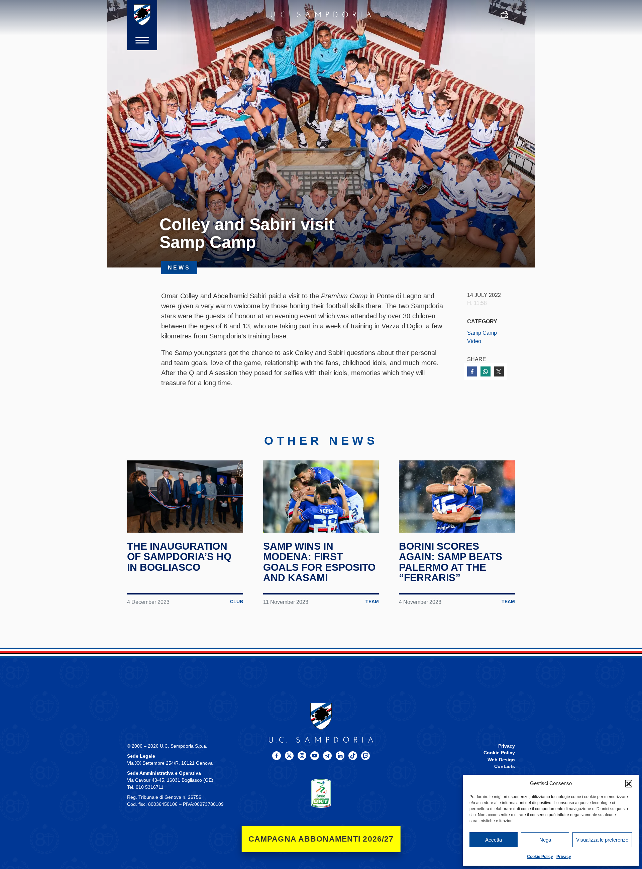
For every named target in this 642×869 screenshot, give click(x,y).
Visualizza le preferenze (602, 840)
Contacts (504, 766)
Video (474, 341)
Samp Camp (482, 333)
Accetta (493, 840)
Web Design (501, 759)
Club (236, 601)
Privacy (563, 856)
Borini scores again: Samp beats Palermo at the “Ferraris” (450, 562)
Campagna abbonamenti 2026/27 (321, 839)
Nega (545, 840)
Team (372, 601)
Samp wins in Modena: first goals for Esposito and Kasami (319, 562)
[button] (628, 783)
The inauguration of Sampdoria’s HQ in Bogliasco (179, 557)
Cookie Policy (540, 856)
